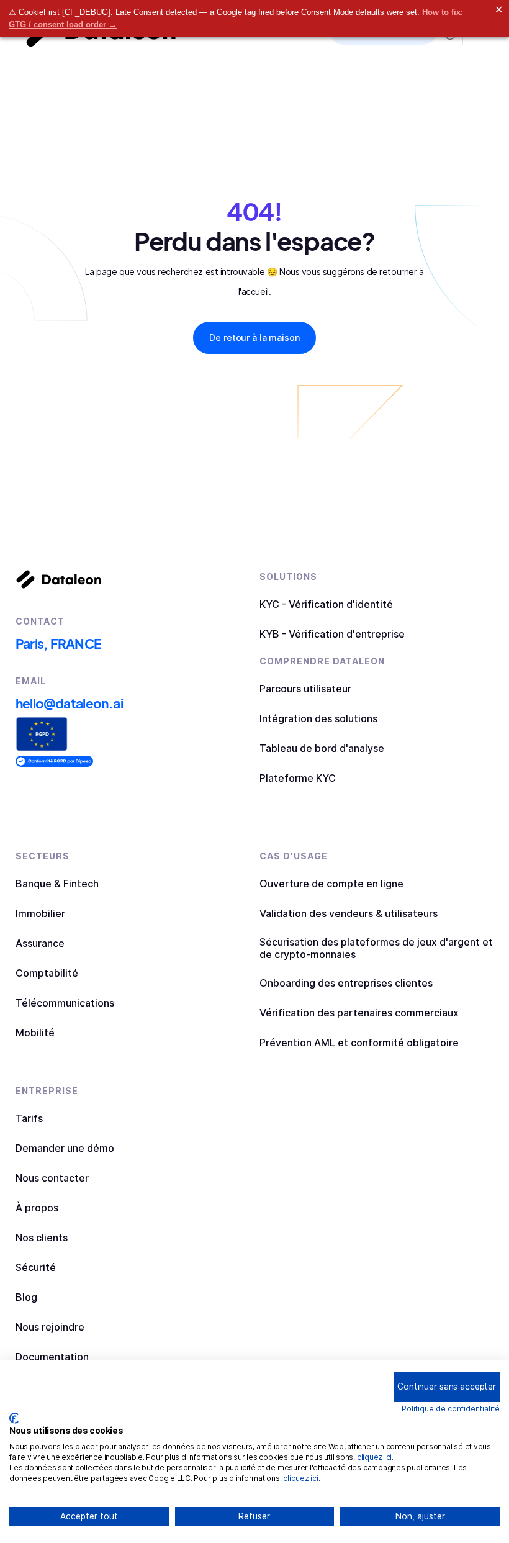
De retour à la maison (254, 337)
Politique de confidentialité (451, 1408)
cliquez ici (374, 1457)
